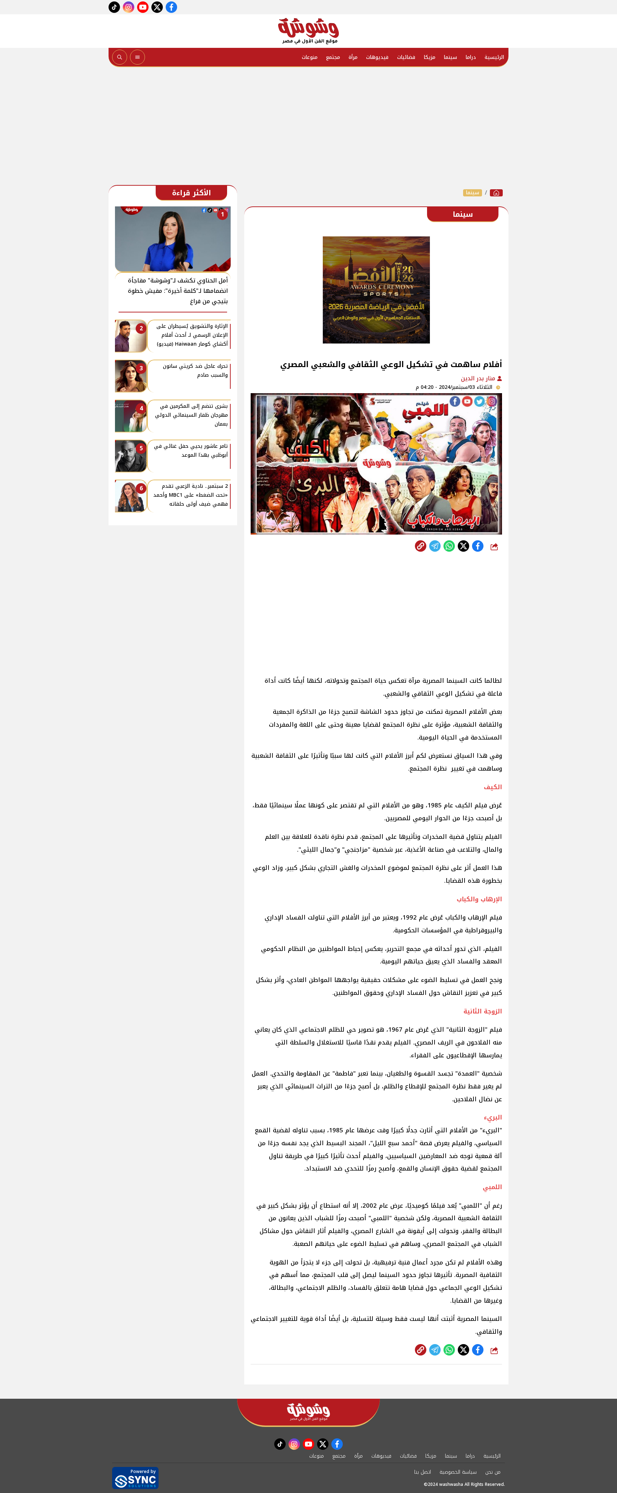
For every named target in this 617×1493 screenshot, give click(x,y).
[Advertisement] (308, 128)
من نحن (493, 1472)
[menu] (137, 57)
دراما (471, 57)
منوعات (309, 57)
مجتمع (333, 57)
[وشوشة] (308, 31)
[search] (119, 57)
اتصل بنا (422, 1472)
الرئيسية (494, 57)
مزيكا (429, 57)
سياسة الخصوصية (458, 1472)
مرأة (352, 57)
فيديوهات (377, 57)
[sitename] (308, 1412)
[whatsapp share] (449, 546)
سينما (450, 57)
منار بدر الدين (479, 378)
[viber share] (435, 546)
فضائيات (406, 57)
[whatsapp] (420, 546)
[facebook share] (477, 546)
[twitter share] (463, 546)
